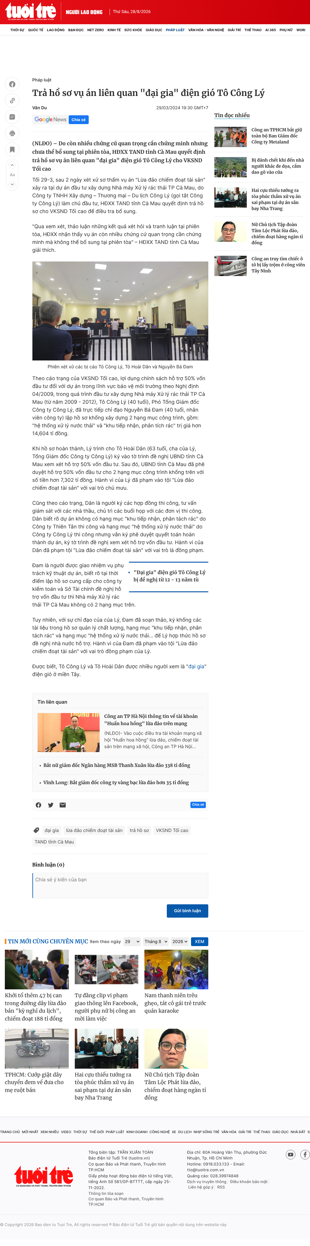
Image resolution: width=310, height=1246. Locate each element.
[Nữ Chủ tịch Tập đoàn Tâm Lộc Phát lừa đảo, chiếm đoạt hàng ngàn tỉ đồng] (230, 232)
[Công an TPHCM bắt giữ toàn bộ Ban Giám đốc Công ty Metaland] (230, 137)
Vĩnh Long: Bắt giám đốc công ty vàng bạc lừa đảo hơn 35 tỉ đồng (116, 783)
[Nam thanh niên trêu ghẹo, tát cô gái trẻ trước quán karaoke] (176, 970)
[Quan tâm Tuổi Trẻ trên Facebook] (305, 1154)
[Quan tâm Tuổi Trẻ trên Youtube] (290, 1154)
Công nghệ (160, 1132)
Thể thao (253, 30)
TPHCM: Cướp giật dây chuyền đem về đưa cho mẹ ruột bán (34, 1082)
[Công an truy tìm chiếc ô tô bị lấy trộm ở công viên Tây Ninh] (230, 266)
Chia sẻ (79, 119)
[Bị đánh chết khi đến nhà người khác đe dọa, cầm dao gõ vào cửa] (230, 167)
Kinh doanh (136, 1132)
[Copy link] (12, 101)
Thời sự (17, 30)
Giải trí (234, 30)
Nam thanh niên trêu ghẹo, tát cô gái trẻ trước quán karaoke (175, 1003)
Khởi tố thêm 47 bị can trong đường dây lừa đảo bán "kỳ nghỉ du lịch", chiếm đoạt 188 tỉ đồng (35, 1007)
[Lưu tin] (12, 150)
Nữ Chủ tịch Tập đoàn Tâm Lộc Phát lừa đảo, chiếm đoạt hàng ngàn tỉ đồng (277, 233)
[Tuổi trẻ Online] (44, 1176)
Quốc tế (35, 30)
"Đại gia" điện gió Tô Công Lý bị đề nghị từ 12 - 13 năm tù (169, 576)
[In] (12, 134)
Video (66, 1132)
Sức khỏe (133, 30)
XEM (199, 941)
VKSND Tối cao (172, 830)
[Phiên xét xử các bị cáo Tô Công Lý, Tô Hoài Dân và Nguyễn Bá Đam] (120, 310)
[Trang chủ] (6, 30)
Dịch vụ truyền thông (206, 1181)
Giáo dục (154, 30)
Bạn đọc (76, 30)
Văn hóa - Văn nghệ (206, 30)
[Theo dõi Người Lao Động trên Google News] (50, 119)
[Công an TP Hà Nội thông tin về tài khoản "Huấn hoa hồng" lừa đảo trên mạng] (69, 732)
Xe (174, 1132)
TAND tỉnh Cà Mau (54, 842)
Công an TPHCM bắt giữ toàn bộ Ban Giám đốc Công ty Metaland (277, 136)
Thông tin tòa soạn (106, 1193)
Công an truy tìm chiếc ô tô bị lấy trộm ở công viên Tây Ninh (278, 265)
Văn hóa (228, 1132)
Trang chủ (10, 1132)
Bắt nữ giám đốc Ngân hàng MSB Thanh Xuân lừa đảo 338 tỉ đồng (117, 765)
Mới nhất (30, 1132)
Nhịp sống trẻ (206, 1132)
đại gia (196, 667)
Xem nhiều (50, 1132)
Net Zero (95, 30)
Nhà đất (298, 1132)
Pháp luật (175, 30)
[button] (12, 165)
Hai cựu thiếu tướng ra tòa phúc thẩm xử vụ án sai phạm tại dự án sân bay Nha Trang (276, 199)
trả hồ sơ (139, 830)
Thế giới (96, 1132)
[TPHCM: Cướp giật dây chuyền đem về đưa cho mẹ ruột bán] (37, 1049)
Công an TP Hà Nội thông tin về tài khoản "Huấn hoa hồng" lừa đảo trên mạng (151, 720)
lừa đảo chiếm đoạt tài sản (94, 830)
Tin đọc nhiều (232, 115)
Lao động (56, 30)
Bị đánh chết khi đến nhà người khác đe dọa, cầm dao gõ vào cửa (278, 166)
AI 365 (270, 30)
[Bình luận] (12, 118)
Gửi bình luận (187, 910)
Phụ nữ (286, 30)
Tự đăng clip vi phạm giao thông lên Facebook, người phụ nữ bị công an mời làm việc (106, 1007)
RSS (221, 1187)
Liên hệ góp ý (200, 1187)
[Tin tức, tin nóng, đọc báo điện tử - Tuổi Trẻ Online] (35, 11)
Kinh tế (114, 30)
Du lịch (184, 1132)
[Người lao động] (84, 11)
